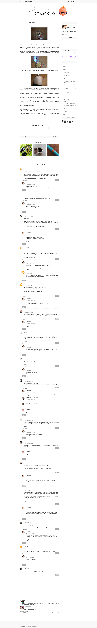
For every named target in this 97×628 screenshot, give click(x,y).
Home (21, 1)
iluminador (41, 130)
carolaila (28, 182)
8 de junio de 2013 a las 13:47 (30, 184)
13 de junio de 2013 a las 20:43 (28, 569)
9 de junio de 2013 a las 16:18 (28, 490)
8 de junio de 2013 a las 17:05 (28, 334)
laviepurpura (27, 283)
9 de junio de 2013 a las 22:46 (28, 523)
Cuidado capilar (69, 54)
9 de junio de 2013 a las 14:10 (30, 399)
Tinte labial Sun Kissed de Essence (69, 103)
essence (38, 130)
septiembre (65, 75)
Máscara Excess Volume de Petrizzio (52, 158)
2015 (64, 66)
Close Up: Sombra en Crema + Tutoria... (38, 158)
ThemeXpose (29, 626)
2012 (64, 114)
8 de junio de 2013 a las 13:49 (30, 234)
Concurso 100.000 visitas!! (68, 92)
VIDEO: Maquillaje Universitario (24, 158)
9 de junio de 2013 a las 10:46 (30, 432)
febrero (65, 111)
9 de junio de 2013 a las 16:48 (30, 273)
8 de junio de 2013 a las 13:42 (28, 216)
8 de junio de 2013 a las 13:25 (28, 195)
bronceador (35, 130)
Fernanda (26, 247)
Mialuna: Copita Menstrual (24, 611)
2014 (64, 67)
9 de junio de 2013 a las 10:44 (30, 300)
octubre (65, 73)
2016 (64, 64)
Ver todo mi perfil (64, 34)
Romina (25, 462)
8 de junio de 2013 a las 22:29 (28, 443)
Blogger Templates (34, 626)
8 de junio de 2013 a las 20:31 (28, 420)
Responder (57, 179)
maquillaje (44, 130)
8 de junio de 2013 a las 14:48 (28, 285)
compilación (64, 54)
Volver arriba (73, 626)
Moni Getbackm (27, 522)
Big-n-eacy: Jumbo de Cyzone (68, 90)
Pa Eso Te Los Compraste (31, 98)
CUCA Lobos (27, 568)
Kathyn (25, 215)
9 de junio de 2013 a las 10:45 (30, 347)
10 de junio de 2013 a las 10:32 (30, 533)
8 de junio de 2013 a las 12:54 (28, 169)
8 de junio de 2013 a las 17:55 (28, 359)
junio (64, 79)
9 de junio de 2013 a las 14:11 (30, 405)
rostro (48, 130)
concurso (70, 56)
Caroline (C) (27, 358)
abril (64, 108)
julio (64, 78)
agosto (65, 76)
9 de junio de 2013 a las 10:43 (30, 263)
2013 (64, 69)
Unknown (26, 168)
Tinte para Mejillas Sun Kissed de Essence (70, 105)
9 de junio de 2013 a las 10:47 (30, 477)
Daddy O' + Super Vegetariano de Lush (70, 88)
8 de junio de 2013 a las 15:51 (28, 312)
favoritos (74, 56)
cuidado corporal (64, 56)
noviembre (65, 72)
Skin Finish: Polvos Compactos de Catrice (70, 84)
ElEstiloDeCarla (28, 310)
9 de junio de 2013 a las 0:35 (28, 463)
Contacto (30, 1)
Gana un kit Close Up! (27, 606)
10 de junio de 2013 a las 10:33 (30, 557)
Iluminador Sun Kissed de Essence (69, 101)
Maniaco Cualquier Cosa (30, 379)
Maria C (26, 332)
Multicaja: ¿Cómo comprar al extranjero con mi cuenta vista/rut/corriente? (35, 601)
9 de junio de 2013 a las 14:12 (30, 410)
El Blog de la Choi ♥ (29, 418)
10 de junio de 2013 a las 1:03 (28, 548)
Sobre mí (25, 1)
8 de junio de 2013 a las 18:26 (28, 381)
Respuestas (25, 180)
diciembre (65, 70)
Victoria (26, 441)
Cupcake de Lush (66, 86)
